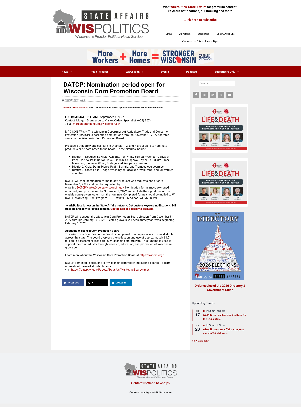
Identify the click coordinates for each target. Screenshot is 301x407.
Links (169, 33)
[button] (73, 282)
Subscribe (204, 33)
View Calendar (200, 340)
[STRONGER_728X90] (150, 56)
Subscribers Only (225, 71)
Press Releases (99, 71)
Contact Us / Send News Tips (200, 41)
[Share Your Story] (221, 128)
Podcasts (192, 71)
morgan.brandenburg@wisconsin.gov (97, 123)
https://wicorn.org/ (152, 255)
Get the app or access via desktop (131, 208)
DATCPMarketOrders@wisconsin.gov (100, 187)
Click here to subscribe (200, 20)
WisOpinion (133, 71)
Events (165, 71)
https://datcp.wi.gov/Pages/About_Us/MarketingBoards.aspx (110, 269)
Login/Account (226, 33)
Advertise (185, 33)
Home (66, 107)
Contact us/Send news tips (150, 383)
